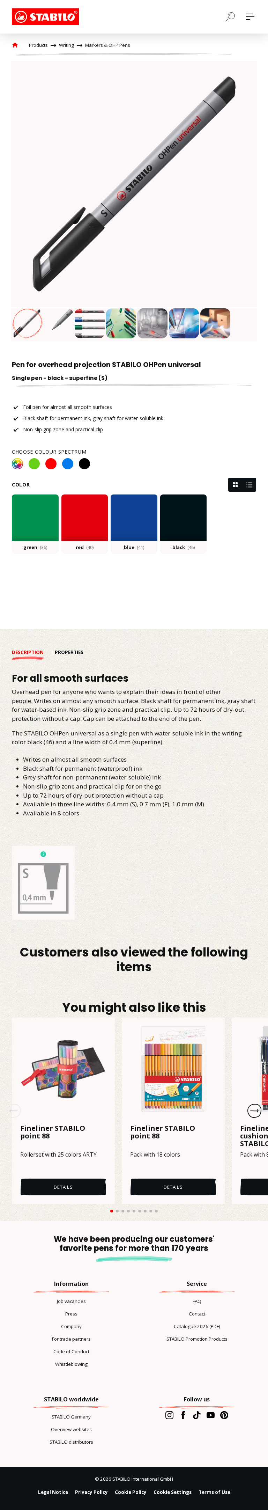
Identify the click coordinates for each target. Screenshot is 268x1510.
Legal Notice (53, 1492)
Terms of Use (214, 1492)
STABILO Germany (71, 1417)
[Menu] (250, 17)
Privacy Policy (91, 1492)
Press (71, 1314)
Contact (197, 1314)
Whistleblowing (71, 1364)
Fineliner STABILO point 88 (52, 1132)
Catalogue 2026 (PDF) (197, 1326)
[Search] (230, 16)
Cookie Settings (173, 1492)
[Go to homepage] (47, 16)
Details (63, 1187)
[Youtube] (211, 1415)
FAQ (197, 1301)
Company (71, 1326)
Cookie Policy (131, 1492)
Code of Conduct (71, 1351)
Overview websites (71, 1429)
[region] (134, 201)
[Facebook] (183, 1415)
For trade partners (71, 1339)
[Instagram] (169, 1415)
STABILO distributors (71, 1442)
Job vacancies (71, 1301)
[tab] (33, 652)
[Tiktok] (197, 1415)
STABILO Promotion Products (197, 1339)
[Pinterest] (224, 1415)
